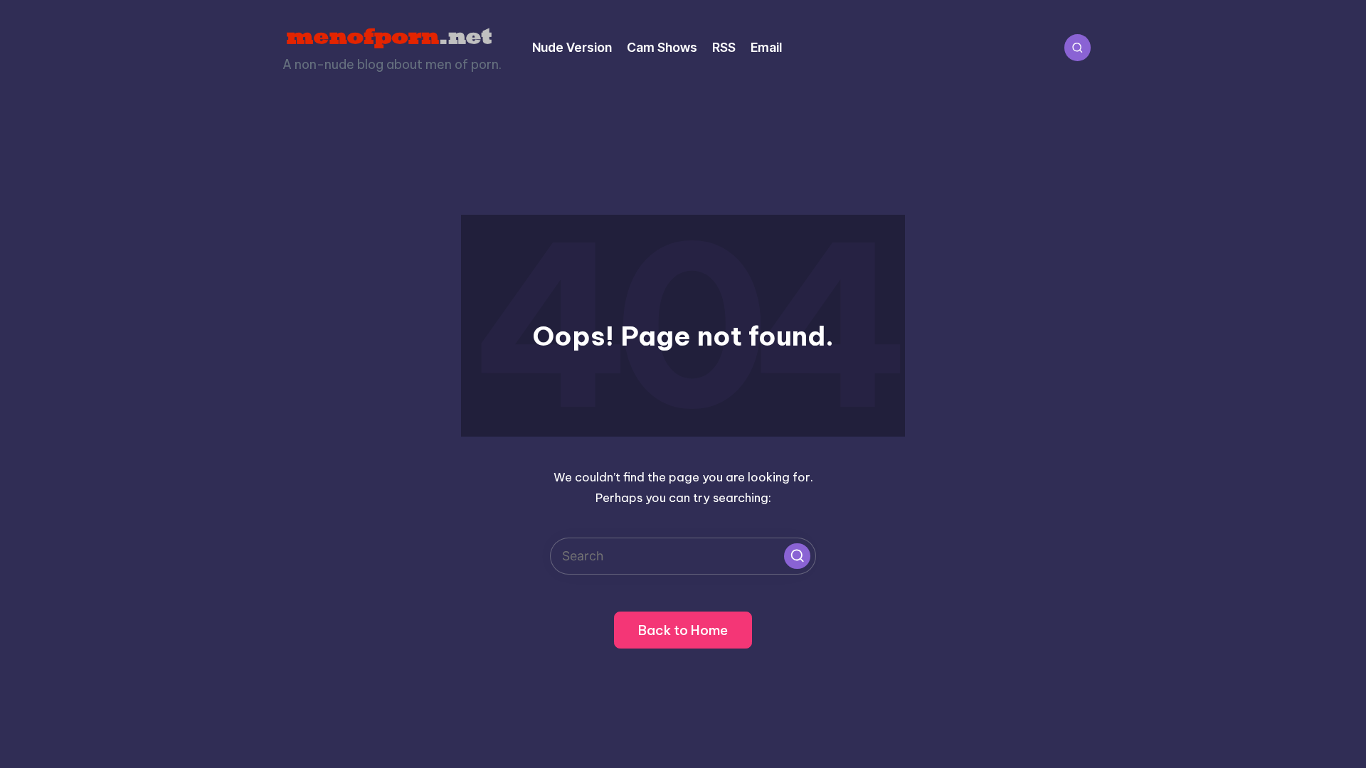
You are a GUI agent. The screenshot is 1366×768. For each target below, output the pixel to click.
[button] (797, 556)
